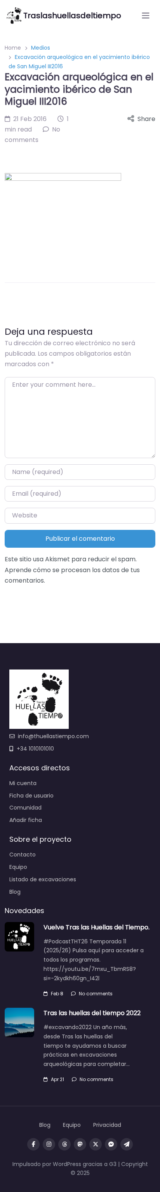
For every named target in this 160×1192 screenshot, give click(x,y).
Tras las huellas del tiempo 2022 (92, 1013)
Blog (15, 892)
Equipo (18, 867)
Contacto (22, 854)
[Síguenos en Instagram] (49, 1144)
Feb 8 (57, 993)
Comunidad (25, 807)
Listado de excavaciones (42, 879)
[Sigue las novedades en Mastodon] (80, 1144)
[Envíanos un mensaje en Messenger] (111, 1144)
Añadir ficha (25, 820)
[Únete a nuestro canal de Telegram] (126, 1144)
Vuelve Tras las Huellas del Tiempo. (96, 927)
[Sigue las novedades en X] (95, 1144)
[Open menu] (145, 15)
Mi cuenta (23, 783)
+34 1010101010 (35, 749)
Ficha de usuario (31, 795)
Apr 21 (57, 1079)
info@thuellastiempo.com (53, 736)
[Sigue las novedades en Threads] (64, 1144)
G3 (113, 1164)
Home (13, 48)
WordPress (67, 1164)
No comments (96, 993)
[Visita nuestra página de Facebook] (33, 1144)
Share (146, 118)
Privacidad (107, 1125)
